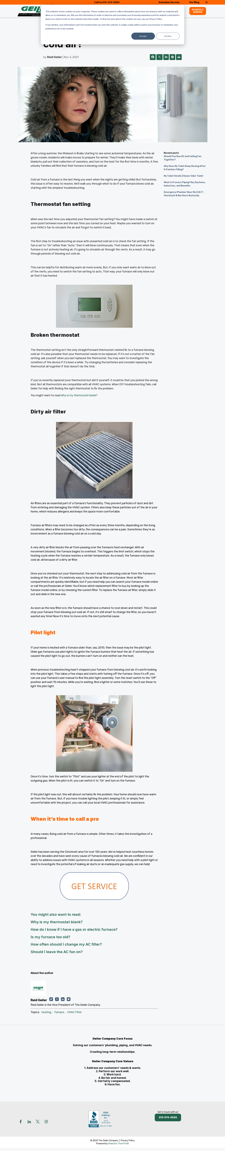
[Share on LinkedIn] (166, 57)
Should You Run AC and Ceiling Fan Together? (182, 158)
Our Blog (194, 2)
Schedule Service (169, 2)
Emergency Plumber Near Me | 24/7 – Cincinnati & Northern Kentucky (184, 194)
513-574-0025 (111, 2)
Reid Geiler (54, 57)
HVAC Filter (74, 1012)
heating (46, 1012)
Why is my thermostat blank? (79, 395)
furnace (59, 1012)
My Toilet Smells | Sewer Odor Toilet (183, 176)
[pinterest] (172, 57)
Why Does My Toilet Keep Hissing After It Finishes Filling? (185, 168)
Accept (143, 36)
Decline (167, 36)
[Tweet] (159, 57)
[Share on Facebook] (152, 57)
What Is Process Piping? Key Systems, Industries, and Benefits (185, 184)
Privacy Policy (128, 1140)
